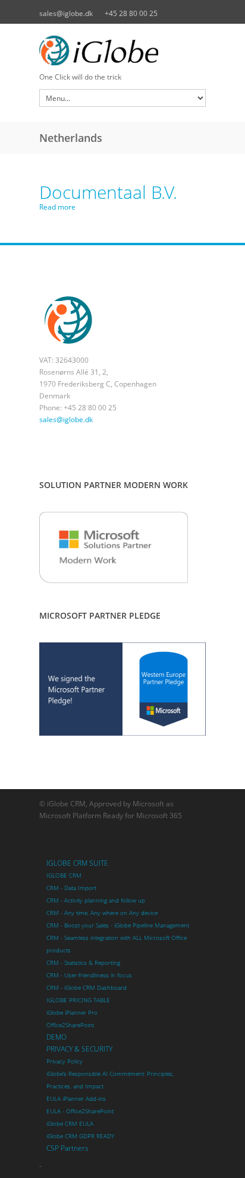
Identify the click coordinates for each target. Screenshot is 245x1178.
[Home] (122, 50)
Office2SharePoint (70, 1025)
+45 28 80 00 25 (131, 13)
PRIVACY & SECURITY (79, 1049)
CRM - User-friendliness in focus (89, 975)
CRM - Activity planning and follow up (95, 900)
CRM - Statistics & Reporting (83, 963)
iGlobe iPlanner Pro (72, 1012)
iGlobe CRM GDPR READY (80, 1136)
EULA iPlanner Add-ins (76, 1099)
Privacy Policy (64, 1061)
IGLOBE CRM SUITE (77, 863)
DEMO (56, 1037)
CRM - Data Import (71, 888)
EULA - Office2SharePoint (80, 1111)
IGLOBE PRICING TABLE (78, 1000)
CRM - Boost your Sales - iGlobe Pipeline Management (117, 925)
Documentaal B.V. (108, 192)
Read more (57, 207)
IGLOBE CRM (63, 875)
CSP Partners (67, 1148)
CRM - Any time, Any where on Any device (102, 913)
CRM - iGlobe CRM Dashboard (86, 988)
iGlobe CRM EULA (69, 1124)
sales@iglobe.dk (66, 13)
